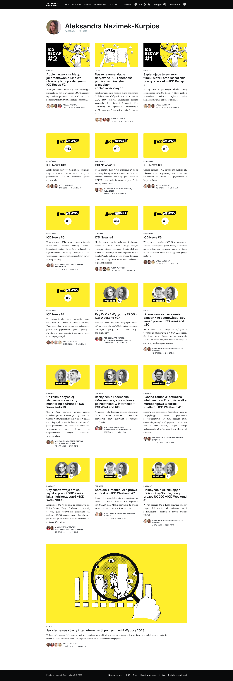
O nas (66, 4)
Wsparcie (126, 4)
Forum (87, 4)
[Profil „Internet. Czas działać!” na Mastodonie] (136, 4)
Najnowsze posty (116, 675)
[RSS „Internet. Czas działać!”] (151, 4)
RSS (128, 675)
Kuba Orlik (109, 191)
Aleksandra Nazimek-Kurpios (117, 189)
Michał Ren (60, 267)
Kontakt (114, 4)
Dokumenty (100, 4)
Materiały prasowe (148, 675)
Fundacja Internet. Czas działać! (60, 675)
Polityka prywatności (177, 675)
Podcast (76, 4)
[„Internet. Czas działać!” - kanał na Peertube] (146, 4)
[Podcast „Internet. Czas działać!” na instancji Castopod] (141, 4)
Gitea (135, 675)
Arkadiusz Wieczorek (65, 443)
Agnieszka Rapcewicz (114, 338)
